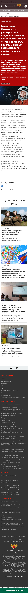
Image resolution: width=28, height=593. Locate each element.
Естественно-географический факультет (12, 507)
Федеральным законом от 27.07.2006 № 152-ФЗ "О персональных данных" (14, 567)
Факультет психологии (7, 517)
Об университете (8, 10)
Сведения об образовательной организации (14, 397)
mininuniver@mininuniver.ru (14, 541)
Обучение (4, 386)
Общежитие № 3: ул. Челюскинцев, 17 (11, 494)
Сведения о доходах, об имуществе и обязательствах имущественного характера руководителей (14, 572)
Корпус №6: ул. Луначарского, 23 (10, 485)
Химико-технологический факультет (11, 510)
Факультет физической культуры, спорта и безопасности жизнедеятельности (12, 523)
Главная (3, 378)
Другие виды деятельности (8, 393)
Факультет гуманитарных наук (9, 501)
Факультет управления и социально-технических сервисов (11, 520)
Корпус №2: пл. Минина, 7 (8, 478)
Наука (2, 388)
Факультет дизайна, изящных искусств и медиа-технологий (12, 504)
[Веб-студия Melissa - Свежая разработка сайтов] (18, 576)
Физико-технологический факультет (11, 512)
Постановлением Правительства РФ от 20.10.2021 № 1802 (14, 568)
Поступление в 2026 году (13, 590)
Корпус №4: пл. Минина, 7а (8, 482)
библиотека (6, 83)
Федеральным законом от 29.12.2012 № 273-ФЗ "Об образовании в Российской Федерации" (14, 564)
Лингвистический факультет (9, 529)
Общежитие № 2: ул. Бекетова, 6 (10, 492)
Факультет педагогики (7, 515)
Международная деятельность (9, 390)
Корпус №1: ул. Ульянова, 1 (8, 475)
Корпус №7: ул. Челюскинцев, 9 (10, 487)
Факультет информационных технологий (12, 526)
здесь (18, 171)
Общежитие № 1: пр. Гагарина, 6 (10, 490)
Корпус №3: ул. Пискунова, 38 (9, 480)
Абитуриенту (4, 383)
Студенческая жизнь (6, 395)
